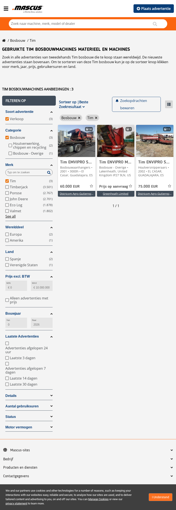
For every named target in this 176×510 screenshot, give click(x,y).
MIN (8, 283)
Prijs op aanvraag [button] (113, 186)
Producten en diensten (20, 468)
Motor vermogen (18, 427)
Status (10, 417)
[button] (29, 101)
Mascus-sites (20, 450)
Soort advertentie (19, 112)
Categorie (13, 130)
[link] (76, 141)
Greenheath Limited (115, 194)
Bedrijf (8, 459)
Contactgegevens (16, 476)
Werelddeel (14, 227)
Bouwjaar (13, 313)
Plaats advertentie (156, 8)
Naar (34, 320)
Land (9, 252)
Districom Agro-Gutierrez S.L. (78, 194)
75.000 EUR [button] (148, 186)
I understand (160, 497)
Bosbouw (17, 40)
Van (8, 320)
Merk (9, 165)
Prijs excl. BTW (17, 276)
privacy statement (16, 503)
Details (11, 396)
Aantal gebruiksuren (22, 406)
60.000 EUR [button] (70, 186)
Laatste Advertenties (22, 336)
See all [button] (10, 216)
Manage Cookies (98, 499)
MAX (34, 283)
